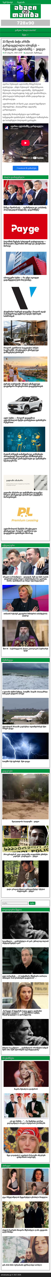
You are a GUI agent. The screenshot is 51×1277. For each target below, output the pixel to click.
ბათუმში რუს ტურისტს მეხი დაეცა (16, 761)
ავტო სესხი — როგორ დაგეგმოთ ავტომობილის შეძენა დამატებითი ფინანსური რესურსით (25, 420)
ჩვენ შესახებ (8, 2)
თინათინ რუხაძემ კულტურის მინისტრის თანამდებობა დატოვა (25, 615)
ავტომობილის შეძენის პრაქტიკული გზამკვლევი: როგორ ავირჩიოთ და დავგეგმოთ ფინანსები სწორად (20, 531)
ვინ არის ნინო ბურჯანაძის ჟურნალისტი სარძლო (22, 1265)
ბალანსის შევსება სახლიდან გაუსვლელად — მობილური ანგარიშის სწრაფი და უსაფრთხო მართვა (25, 243)
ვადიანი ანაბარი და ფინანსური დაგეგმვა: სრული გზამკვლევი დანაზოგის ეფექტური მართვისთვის (23, 495)
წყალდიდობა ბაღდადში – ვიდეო (25, 821)
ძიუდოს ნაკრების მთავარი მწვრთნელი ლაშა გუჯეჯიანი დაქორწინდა (24, 1231)
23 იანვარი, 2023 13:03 (13, 53)
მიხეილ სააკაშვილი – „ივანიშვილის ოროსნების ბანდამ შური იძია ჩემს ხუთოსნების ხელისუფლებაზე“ (25, 1049)
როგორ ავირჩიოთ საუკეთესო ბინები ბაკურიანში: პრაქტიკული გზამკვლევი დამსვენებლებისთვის (21, 350)
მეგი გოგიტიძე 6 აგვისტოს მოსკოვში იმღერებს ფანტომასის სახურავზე (26, 1156)
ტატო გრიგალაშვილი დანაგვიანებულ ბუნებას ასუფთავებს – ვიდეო (25, 890)
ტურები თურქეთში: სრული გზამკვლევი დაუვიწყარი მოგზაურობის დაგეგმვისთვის (23, 385)
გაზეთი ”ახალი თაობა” (25, 30)
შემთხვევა (38, 53)
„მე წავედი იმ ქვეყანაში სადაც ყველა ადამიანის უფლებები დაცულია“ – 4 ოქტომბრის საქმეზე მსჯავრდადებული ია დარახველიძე (22, 1013)
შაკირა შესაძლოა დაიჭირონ (26, 1089)
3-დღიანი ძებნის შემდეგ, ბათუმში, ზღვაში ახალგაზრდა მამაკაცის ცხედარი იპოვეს (25, 693)
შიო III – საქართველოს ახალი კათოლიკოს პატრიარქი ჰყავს (25, 650)
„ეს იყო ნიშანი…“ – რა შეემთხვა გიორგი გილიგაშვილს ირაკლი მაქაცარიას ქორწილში (26, 1122)
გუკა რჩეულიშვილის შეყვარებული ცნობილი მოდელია (25, 1197)
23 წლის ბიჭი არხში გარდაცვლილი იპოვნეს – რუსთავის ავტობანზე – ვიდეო (24, 45)
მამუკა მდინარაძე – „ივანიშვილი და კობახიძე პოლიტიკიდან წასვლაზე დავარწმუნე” (25, 208)
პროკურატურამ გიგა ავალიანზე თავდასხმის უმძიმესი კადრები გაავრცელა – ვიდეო (25, 855)
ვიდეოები (29, 53)
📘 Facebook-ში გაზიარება (25, 168)
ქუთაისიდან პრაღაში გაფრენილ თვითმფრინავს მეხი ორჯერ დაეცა (24, 727)
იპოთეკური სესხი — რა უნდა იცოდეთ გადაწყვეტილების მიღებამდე (21, 279)
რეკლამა (21, 2)
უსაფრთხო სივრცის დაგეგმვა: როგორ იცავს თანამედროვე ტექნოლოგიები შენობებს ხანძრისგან (25, 314)
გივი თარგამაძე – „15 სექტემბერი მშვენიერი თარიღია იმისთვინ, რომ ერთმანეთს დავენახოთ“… (24, 977)
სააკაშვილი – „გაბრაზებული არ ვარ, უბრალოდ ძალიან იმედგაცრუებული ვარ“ (25, 942)
